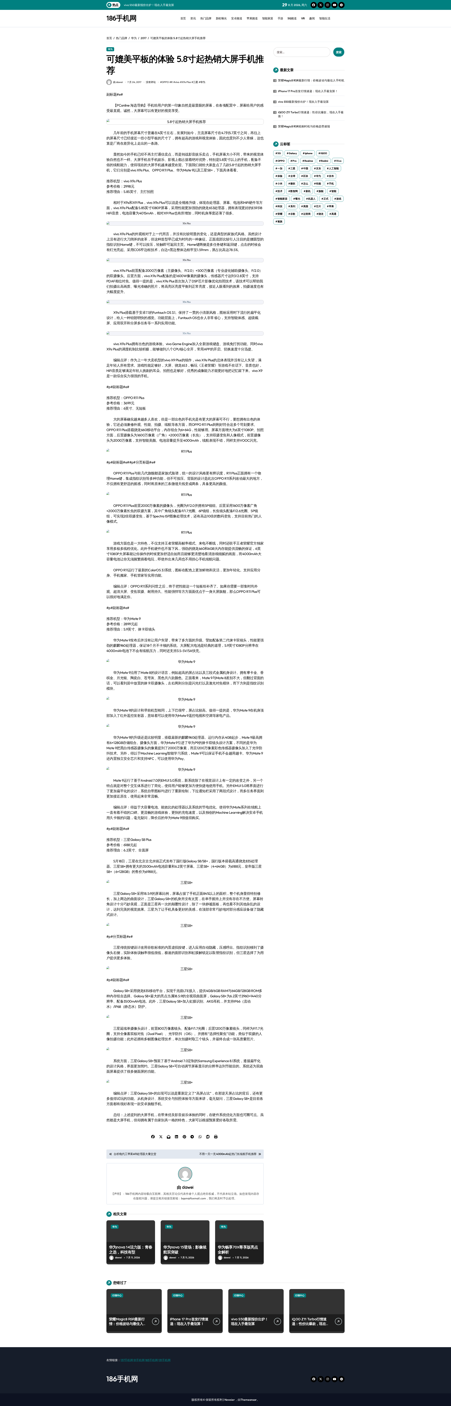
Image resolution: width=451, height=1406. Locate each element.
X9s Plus (186, 82)
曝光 (297, 198)
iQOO (323, 153)
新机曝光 (221, 18)
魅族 (279, 221)
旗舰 (321, 191)
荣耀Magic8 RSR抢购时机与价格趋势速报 (304, 126)
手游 (280, 18)
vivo (177, 82)
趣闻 (312, 18)
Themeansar (248, 1399)
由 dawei (118, 82)
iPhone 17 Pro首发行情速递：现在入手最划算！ (308, 91)
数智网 (294, 191)
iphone (309, 153)
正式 (325, 198)
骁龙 (321, 213)
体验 (279, 176)
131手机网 (164, 1360)
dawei (187, 1187)
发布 (331, 176)
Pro (294, 160)
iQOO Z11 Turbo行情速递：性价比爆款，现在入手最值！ (311, 114)
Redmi (324, 160)
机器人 (312, 198)
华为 (110, 49)
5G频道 (292, 18)
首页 (183, 18)
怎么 (305, 183)
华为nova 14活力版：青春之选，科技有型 (130, 1250)
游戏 (338, 198)
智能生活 (324, 18)
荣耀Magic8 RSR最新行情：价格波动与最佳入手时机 (311, 80)
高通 (333, 213)
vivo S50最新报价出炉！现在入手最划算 (303, 101)
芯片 (318, 206)
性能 (318, 183)
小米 (279, 183)
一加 (279, 168)
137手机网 (127, 1360)
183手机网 (151, 1360)
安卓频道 (236, 18)
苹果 (331, 206)
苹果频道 (252, 18)
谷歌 (292, 213)
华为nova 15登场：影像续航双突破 (184, 1250)
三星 (195, 82)
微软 (292, 183)
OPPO (165, 82)
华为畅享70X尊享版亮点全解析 (238, 1250)
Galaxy (293, 153)
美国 (305, 206)
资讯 (193, 18)
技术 (279, 191)
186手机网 (121, 18)
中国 (305, 168)
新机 (308, 191)
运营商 (307, 213)
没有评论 (151, 82)
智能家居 (267, 18)
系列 (292, 206)
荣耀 (279, 213)
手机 (331, 183)
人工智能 (334, 168)
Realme (308, 160)
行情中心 (117, 1295)
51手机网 (139, 1360)
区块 (305, 176)
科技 (279, 206)
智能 (333, 191)
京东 (318, 168)
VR (303, 18)
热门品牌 (205, 18)
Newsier (229, 1399)
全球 (292, 176)
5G (279, 153)
